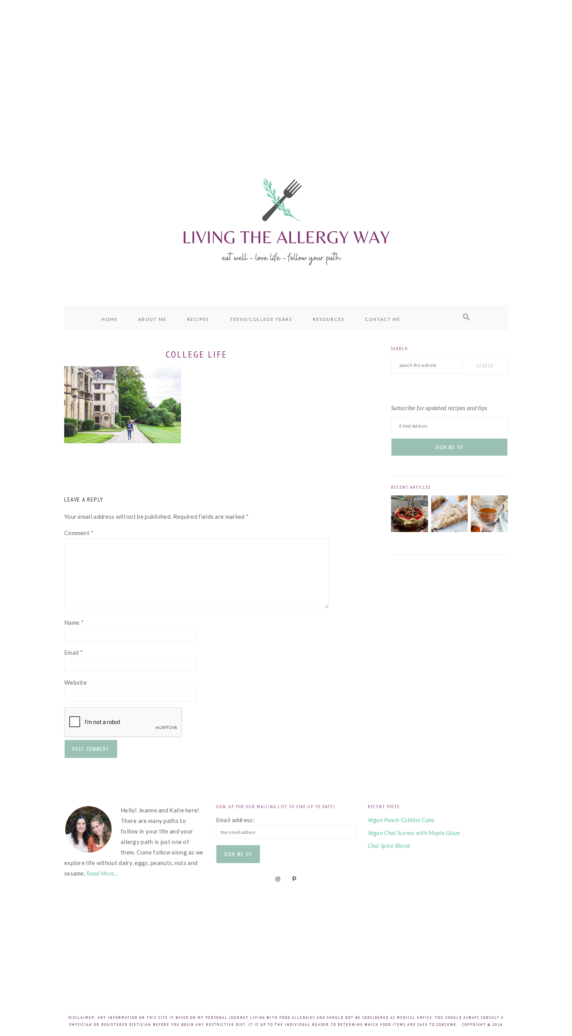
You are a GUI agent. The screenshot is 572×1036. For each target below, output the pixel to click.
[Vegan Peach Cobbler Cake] (409, 529)
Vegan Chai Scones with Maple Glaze (414, 832)
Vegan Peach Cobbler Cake (401, 819)
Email (73, 652)
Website (75, 682)
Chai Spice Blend (389, 845)
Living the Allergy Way (286, 220)
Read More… (102, 873)
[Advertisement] (286, 70)
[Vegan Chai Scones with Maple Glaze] (449, 529)
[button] (466, 317)
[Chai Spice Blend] (489, 529)
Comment (79, 532)
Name (74, 622)
